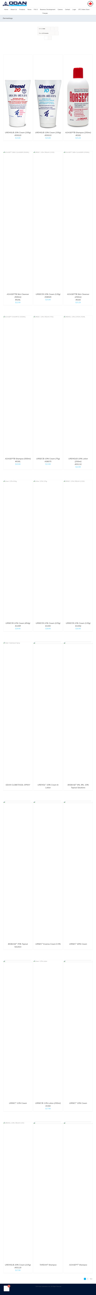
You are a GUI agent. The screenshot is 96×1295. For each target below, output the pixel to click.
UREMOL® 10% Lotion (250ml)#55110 (78, 461)
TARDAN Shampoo (48, 1265)
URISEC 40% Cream (78, 944)
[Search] (50, 13)
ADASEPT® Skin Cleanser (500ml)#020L (18, 297)
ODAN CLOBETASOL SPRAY (18, 785)
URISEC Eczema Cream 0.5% (48, 944)
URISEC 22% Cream (18, 1103)
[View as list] (50, 38)
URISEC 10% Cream (78, 1103)
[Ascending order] (56, 29)
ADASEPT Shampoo (78, 1265)
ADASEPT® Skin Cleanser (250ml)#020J (78, 297)
